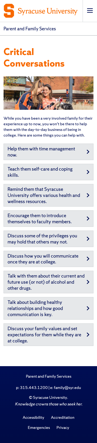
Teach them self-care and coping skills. (40, 172)
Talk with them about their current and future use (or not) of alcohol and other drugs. (46, 282)
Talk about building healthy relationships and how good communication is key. (35, 308)
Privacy (63, 427)
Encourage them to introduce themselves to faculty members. (40, 218)
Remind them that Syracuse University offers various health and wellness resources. (44, 195)
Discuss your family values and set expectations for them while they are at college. (44, 334)
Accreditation (62, 417)
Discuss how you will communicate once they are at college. (43, 259)
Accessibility (33, 417)
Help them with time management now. (41, 151)
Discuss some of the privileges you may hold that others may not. (42, 238)
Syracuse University (50, 397)
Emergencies (39, 427)
